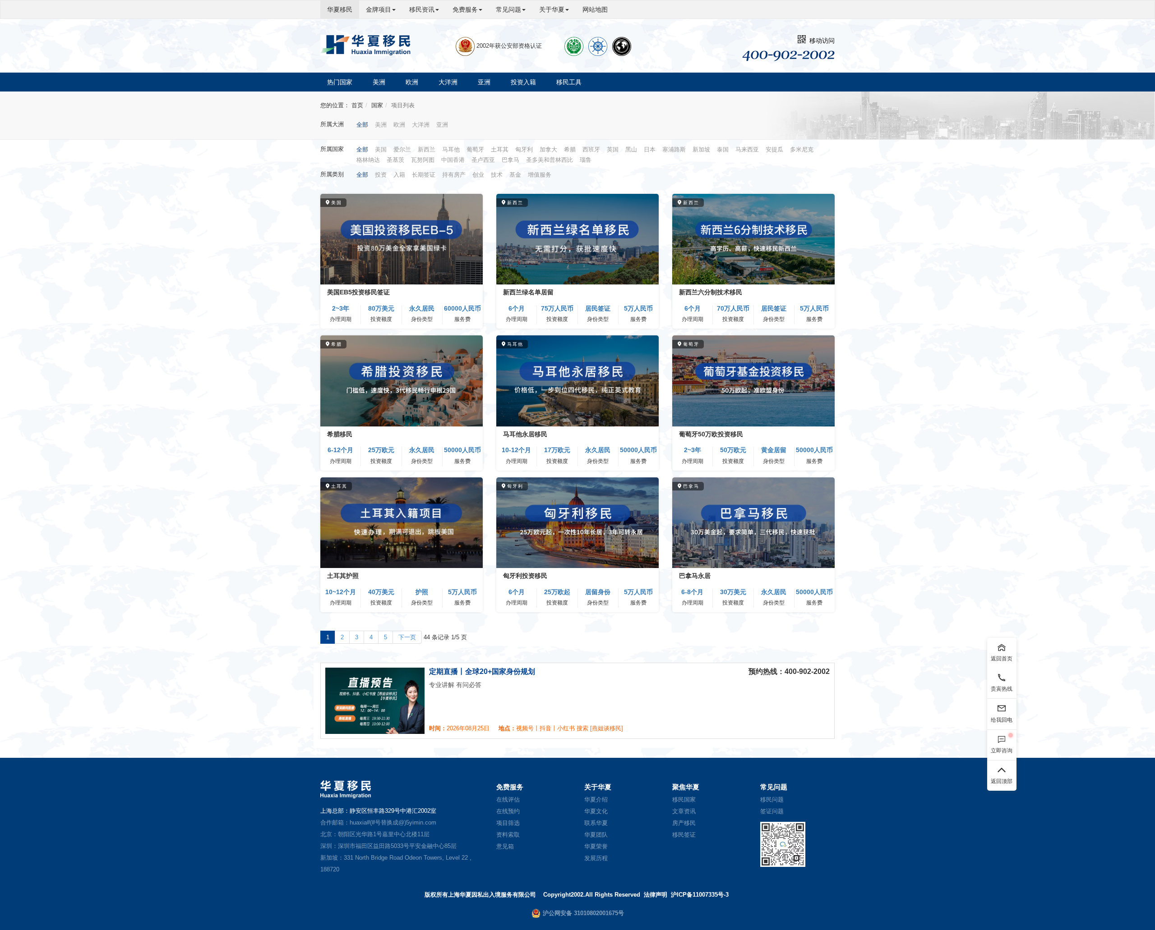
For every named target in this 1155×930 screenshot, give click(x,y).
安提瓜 (774, 149)
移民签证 (684, 834)
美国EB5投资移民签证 (358, 292)
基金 (515, 174)
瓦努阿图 (422, 159)
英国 (613, 149)
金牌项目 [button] (378, 9)
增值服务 (539, 174)
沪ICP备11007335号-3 (700, 894)
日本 (650, 149)
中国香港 (453, 159)
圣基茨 (395, 159)
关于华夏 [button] (551, 9)
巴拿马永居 (695, 575)
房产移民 (684, 823)
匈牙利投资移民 (525, 575)
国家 (377, 105)
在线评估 (508, 799)
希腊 (570, 149)
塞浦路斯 (674, 149)
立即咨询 (1001, 750)
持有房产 (454, 174)
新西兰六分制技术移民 (710, 292)
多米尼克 (801, 149)
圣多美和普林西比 (549, 159)
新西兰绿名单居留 (528, 292)
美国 (381, 149)
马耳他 (451, 149)
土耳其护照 (343, 575)
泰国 (723, 149)
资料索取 (508, 834)
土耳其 (499, 149)
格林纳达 (368, 159)
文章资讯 (684, 811)
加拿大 (548, 149)
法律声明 (655, 894)
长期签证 (423, 174)
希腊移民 (339, 434)
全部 (362, 124)
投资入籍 (523, 82)
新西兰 (426, 149)
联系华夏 (596, 823)
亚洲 (484, 82)
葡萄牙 (475, 149)
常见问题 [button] (508, 9)
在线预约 (508, 811)
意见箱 (505, 846)
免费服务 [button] (465, 9)
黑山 (631, 149)
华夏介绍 (596, 799)
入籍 (399, 174)
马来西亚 (747, 149)
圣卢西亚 (483, 159)
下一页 (407, 637)
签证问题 (772, 811)
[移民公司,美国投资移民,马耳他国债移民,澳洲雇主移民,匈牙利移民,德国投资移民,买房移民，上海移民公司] (365, 44)
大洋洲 (448, 82)
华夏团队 (596, 834)
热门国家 (339, 82)
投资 (381, 174)
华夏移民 (339, 9)
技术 (497, 174)
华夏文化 (596, 811)
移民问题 (772, 799)
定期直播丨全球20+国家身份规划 (482, 671)
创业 (478, 174)
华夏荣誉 (596, 846)
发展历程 (596, 858)
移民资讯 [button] (421, 9)
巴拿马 (510, 159)
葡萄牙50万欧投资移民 (711, 434)
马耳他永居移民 (525, 434)
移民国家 (684, 799)
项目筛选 (508, 823)
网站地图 (595, 9)
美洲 (379, 82)
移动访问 (820, 40)
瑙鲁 (585, 159)
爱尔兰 (402, 149)
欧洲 (412, 82)
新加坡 (701, 149)
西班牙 (591, 149)
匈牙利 (524, 149)
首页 (357, 105)
